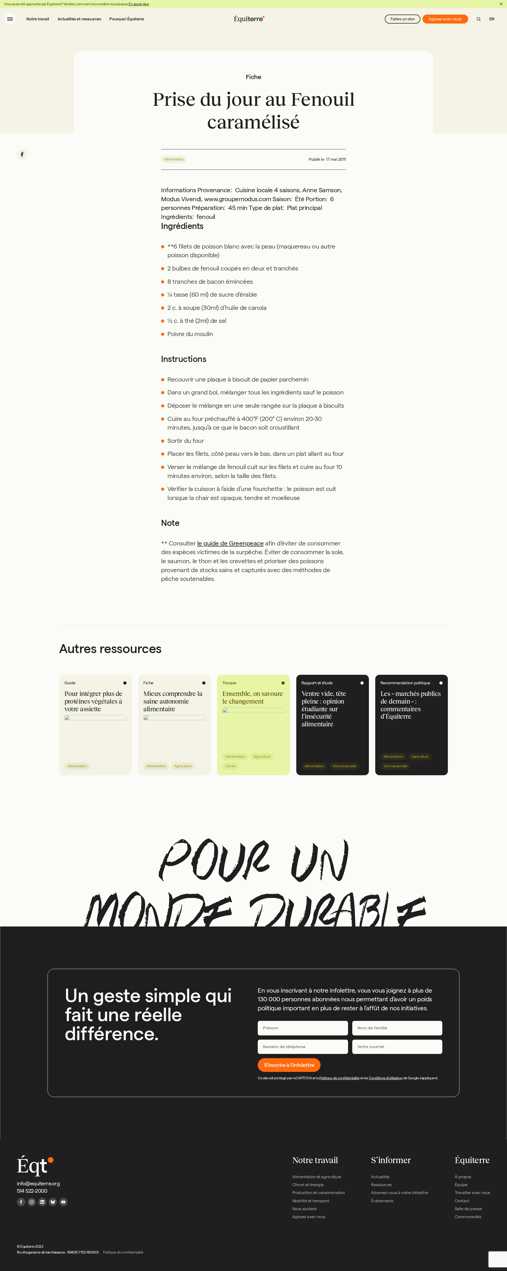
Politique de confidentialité (339, 1078)
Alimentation (174, 159)
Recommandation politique (405, 683)
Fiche (148, 683)
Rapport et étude (317, 683)
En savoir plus (139, 4)
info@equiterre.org (38, 1183)
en (491, 19)
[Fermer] (501, 4)
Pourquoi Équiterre (126, 19)
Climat (230, 766)
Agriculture (182, 766)
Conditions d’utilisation (385, 1078)
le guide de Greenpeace (230, 543)
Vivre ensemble (344, 766)
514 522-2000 (32, 1191)
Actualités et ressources (79, 19)
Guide (70, 683)
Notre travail (37, 19)
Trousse (229, 683)
